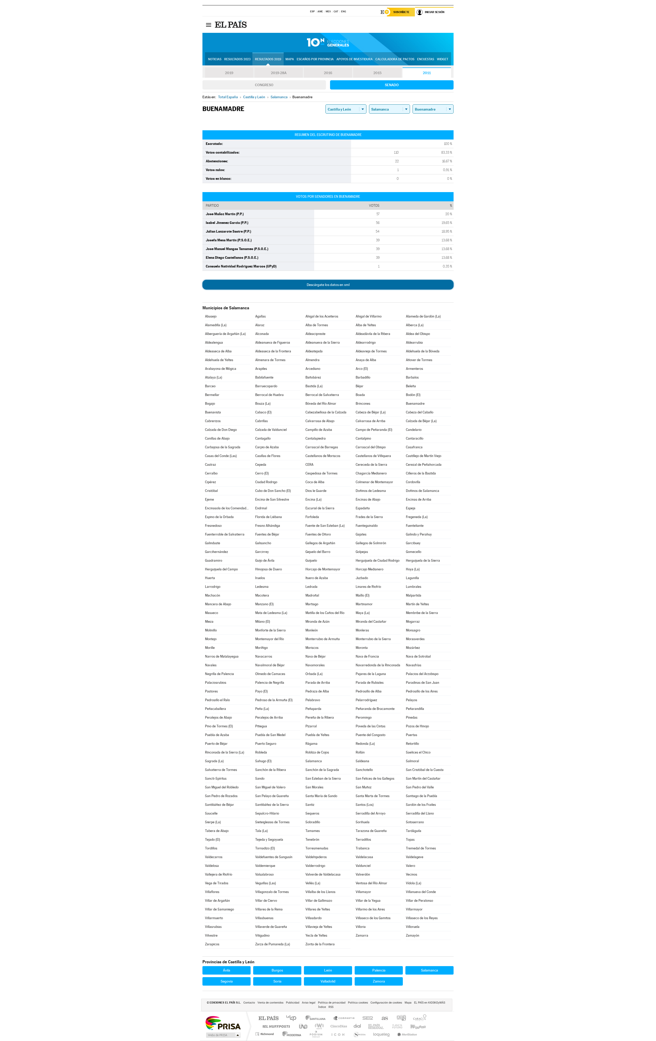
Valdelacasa (364, 857)
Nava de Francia (367, 656)
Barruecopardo (266, 386)
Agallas (260, 316)
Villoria (361, 927)
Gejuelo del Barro (317, 552)
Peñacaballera (215, 709)
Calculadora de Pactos (394, 59)
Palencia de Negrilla (269, 683)
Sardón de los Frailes (421, 805)
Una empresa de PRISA (222, 1022)
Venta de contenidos (270, 1002)
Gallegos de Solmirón (371, 543)
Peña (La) (262, 709)
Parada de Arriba (317, 683)
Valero (410, 866)
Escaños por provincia (315, 59)
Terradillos (363, 839)
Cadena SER (366, 1018)
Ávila (226, 970)
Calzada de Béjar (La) (421, 421)
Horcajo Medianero (369, 569)
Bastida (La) (314, 386)
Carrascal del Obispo (371, 447)
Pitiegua (261, 726)
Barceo (210, 386)
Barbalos (412, 377)
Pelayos (411, 700)
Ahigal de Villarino (369, 316)
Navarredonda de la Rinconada (378, 665)
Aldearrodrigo (366, 342)
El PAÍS (268, 1018)
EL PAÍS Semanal (376, 1026)
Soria (277, 981)
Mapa (289, 59)
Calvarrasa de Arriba (370, 421)
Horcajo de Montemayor (322, 569)
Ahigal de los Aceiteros (321, 316)
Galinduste (212, 543)
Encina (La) (313, 499)
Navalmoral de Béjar (270, 665)
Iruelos (260, 578)
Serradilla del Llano (420, 813)
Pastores (211, 691)
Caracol (418, 1018)
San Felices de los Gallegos (375, 778)
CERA (309, 465)
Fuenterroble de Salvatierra (224, 534)
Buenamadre (415, 403)
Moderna (290, 1034)
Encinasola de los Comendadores (227, 508)
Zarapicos (212, 944)
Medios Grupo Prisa (222, 1035)
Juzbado (362, 578)
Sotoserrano (415, 822)
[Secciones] (208, 24)
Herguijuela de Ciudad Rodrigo (377, 560)
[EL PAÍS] (231, 24)
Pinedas (411, 717)
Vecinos (411, 874)
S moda (359, 1034)
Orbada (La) (314, 674)
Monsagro (413, 630)
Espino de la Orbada (219, 517)
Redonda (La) (365, 744)
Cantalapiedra (315, 438)
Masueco (211, 613)
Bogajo (210, 403)
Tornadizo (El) (265, 848)
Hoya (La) (413, 569)
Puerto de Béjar (216, 744)
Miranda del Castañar (371, 621)
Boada (360, 395)
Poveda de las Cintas (370, 726)
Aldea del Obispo (418, 334)
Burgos (277, 970)
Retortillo (412, 744)
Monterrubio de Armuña (322, 639)
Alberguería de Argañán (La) (225, 334)
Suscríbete (401, 12)
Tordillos (211, 848)
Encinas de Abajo (368, 499)
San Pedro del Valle (420, 787)
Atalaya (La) (213, 377)
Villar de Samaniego (219, 909)
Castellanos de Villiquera (373, 456)
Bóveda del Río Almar (320, 403)
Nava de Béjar (315, 656)
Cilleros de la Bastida (421, 473)
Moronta (362, 648)
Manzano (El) (264, 604)
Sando (259, 778)
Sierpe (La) (213, 822)
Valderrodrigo (315, 866)
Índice (322, 1007)
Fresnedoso (213, 526)
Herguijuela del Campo (221, 569)
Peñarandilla (415, 709)
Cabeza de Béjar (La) (371, 412)
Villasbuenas (264, 918)
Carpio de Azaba (267, 447)
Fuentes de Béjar (267, 534)
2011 (427, 73)
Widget (442, 59)
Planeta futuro (395, 1026)
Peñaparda (313, 709)
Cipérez (210, 482)
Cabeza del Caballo (419, 412)
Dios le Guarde (315, 491)
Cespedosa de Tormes (321, 473)
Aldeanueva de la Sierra (322, 342)
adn (399, 1018)
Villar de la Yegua (368, 901)
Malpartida (413, 595)
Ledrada (311, 587)
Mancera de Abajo (218, 604)
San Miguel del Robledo (222, 787)
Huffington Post (275, 1026)
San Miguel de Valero (270, 787)
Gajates (361, 534)
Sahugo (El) (263, 761)
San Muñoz (364, 787)
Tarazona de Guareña (371, 831)
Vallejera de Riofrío (218, 874)
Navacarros (263, 656)
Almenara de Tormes (270, 360)
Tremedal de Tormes (421, 848)
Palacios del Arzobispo (422, 674)
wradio (318, 1026)
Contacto (249, 1002)
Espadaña (363, 508)
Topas (410, 839)
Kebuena (413, 1026)
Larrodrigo (212, 587)
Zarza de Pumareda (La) (272, 944)
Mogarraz (413, 621)
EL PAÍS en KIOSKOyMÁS (429, 1002)
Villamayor (363, 892)
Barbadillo (363, 377)
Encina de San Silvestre (272, 499)
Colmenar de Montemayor (374, 482)
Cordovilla (413, 482)
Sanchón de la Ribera (270, 770)
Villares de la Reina (269, 909)
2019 (229, 73)
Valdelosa (212, 866)
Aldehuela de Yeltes (219, 360)
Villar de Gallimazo (318, 901)
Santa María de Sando (321, 796)
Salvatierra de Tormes (221, 770)
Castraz (210, 465)
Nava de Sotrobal (418, 656)
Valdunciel (363, 866)
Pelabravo (312, 700)
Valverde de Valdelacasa (323, 874)
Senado (392, 85)
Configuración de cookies (386, 1002)
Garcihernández (216, 552)
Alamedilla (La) (216, 325)
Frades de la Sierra (369, 517)
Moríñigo (261, 648)
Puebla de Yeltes (317, 735)
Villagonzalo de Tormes (272, 892)
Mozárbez (413, 648)
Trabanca (363, 848)
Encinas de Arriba (418, 499)
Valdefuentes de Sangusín (273, 857)
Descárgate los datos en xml (328, 285)
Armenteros (414, 369)
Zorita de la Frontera (320, 944)
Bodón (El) (413, 395)
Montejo (211, 639)
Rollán (360, 752)
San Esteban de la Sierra (323, 778)
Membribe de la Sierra (422, 613)
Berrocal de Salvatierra (322, 395)
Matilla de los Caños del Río (324, 613)
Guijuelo (311, 560)
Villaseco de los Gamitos (373, 918)
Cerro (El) (262, 473)
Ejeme (209, 499)
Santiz (309, 805)
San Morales (314, 787)
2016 (328, 73)
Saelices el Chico (418, 752)
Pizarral (311, 726)
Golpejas (362, 552)
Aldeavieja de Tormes (371, 351)
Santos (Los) (365, 805)
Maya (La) (363, 613)
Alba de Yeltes (366, 325)
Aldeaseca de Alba (218, 351)
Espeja (410, 508)
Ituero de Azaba (316, 578)
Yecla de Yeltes (316, 935)
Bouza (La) (263, 403)
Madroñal (312, 595)
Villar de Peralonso (419, 901)
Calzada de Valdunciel (271, 430)
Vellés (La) (312, 883)
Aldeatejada (314, 351)
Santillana (317, 1018)
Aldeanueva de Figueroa (272, 342)
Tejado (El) (212, 839)
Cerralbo (211, 473)
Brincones (363, 403)
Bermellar (212, 395)
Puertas (411, 735)
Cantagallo (263, 438)
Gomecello (413, 552)
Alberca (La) (415, 325)
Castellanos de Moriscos (322, 456)
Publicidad (292, 1002)
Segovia (227, 981)
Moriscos (312, 648)
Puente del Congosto (370, 735)
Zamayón (412, 935)
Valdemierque (265, 866)
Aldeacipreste (315, 334)
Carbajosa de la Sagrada (222, 447)
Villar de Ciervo (266, 901)
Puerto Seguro (265, 744)
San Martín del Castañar (423, 778)
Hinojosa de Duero (268, 569)
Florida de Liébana (268, 517)
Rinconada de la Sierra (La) (224, 752)
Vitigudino (262, 935)
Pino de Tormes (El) (219, 726)
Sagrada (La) (214, 761)
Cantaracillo (414, 438)
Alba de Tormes (316, 325)
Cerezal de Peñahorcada (424, 465)
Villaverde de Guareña (271, 927)
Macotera (262, 595)
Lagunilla (412, 578)
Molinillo (211, 630)
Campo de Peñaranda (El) (374, 430)
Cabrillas (261, 421)
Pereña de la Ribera (319, 717)
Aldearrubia (414, 342)
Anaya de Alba (366, 360)
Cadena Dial (357, 1026)
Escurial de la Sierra (319, 508)
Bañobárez (313, 377)
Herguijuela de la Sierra (423, 560)
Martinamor (364, 604)
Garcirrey (262, 552)
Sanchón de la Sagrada (322, 770)
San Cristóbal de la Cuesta (425, 770)
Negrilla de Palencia (219, 674)
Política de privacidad (331, 1002)
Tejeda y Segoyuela (269, 839)
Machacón (212, 595)
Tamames (312, 831)
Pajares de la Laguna (371, 674)
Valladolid (328, 981)
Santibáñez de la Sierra (272, 805)
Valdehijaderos (316, 857)
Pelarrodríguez (366, 700)
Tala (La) (261, 831)
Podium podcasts (315, 1034)
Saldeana (362, 761)
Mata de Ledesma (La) (271, 613)
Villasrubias (213, 927)
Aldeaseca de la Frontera (273, 351)
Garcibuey (413, 543)
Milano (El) (262, 621)
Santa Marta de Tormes (372, 796)
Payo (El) (261, 691)
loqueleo (381, 1034)
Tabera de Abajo (217, 831)
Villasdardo (313, 918)
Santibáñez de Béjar (219, 805)
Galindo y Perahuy (419, 534)
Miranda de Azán (317, 621)
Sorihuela (363, 822)
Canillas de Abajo (217, 438)
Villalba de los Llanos (320, 892)
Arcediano (312, 369)
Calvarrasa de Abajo (319, 421)
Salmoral (412, 761)
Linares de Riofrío (368, 587)
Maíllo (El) (363, 595)
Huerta (210, 578)
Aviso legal (308, 1002)
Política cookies (358, 1002)
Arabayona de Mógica (220, 369)
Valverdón (363, 874)
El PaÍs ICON (337, 1034)
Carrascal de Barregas (321, 447)
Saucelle (211, 813)
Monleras (362, 630)
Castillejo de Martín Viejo (423, 456)
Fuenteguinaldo (367, 526)
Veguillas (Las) (265, 883)
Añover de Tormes (419, 360)
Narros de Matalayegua (222, 656)
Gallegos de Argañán (320, 543)
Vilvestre (211, 935)
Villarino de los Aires (370, 909)
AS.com (382, 1018)
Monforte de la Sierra (270, 630)
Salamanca (313, 761)
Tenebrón (312, 839)
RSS (331, 1007)
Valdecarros (213, 857)
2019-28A (278, 73)
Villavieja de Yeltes (318, 927)
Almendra (312, 360)
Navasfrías (413, 665)
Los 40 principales (293, 1018)
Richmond (265, 1034)
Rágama (311, 744)
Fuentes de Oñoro (318, 534)
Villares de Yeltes (317, 909)
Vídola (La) (413, 883)
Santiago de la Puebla (421, 796)
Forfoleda (312, 517)
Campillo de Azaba (318, 430)
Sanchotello (364, 770)
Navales (211, 665)
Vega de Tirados (216, 883)
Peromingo (364, 717)
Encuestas (425, 59)
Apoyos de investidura (354, 59)
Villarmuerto (214, 918)
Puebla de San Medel (270, 735)
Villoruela (412, 927)
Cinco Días (338, 1026)
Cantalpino (363, 438)
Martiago (311, 604)
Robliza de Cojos (317, 752)
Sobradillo (312, 822)
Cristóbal (211, 491)
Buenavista (213, 412)
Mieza (209, 621)
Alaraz (259, 325)
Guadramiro (213, 560)
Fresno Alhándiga (267, 526)
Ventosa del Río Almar (371, 883)
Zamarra (362, 935)
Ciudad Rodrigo (266, 482)
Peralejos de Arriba (269, 717)
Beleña (411, 386)
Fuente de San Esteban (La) (325, 526)
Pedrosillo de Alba (369, 691)
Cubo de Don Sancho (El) (273, 491)
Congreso (264, 85)
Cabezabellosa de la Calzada (325, 412)
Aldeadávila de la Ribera (373, 334)
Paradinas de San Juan (422, 683)
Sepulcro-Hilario (267, 813)
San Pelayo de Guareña (272, 796)
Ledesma (262, 587)
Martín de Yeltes (417, 604)
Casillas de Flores (267, 456)
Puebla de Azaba (217, 735)
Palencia (378, 970)
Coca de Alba (314, 482)
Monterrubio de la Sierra (373, 639)
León (328, 970)
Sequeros (312, 813)
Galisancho (263, 543)
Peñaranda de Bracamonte (375, 709)
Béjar (359, 386)
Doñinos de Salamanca (422, 491)
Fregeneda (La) (417, 517)
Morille (210, 648)
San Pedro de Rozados (221, 796)
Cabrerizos (213, 421)
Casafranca (414, 447)
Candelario (414, 430)
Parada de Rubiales (370, 683)
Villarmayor (414, 909)
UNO (303, 1026)
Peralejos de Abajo (218, 717)
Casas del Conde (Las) (221, 456)
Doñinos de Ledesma (371, 491)
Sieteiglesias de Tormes (272, 822)
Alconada (262, 334)
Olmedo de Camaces (270, 674)
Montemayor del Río (269, 639)
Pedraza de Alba (317, 691)
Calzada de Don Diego (221, 430)
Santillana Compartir (344, 1018)
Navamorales (315, 665)
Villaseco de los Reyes (422, 918)
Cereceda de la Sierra (371, 465)
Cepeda (260, 465)
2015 (377, 73)
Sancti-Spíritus (216, 778)
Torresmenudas (316, 848)
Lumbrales (413, 587)
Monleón (311, 630)
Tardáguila (413, 831)
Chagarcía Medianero (371, 473)
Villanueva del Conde (421, 892)
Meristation (406, 1034)
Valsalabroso (264, 874)
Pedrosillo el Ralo (217, 700)
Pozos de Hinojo (417, 726)
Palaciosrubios (215, 683)
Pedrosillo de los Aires (422, 691)
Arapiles (261, 369)
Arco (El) (362, 369)
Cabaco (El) (263, 412)
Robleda (261, 752)
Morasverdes (415, 639)
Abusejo (211, 316)
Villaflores (212, 892)
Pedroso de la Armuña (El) (274, 700)
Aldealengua (214, 342)
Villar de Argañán (217, 901)
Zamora (379, 981)
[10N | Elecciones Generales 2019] (328, 42)
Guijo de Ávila (264, 560)
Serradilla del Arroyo (370, 813)
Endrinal (261, 508)
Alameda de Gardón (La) (423, 316)
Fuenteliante (415, 526)
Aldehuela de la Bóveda (422, 351)
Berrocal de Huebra (269, 395)
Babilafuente (264, 377)
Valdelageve (414, 857)
